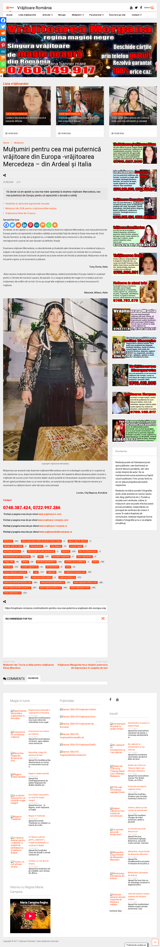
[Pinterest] (30, 225)
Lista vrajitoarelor (16, 114)
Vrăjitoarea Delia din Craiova (20, 213)
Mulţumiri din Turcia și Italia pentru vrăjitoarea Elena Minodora (28, 666)
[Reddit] (18, 225)
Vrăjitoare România (34, 7)
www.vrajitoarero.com (49, 514)
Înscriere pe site (117, 15)
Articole (46, 15)
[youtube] (131, 7)
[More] (55, 225)
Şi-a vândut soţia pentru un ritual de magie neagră (39, 797)
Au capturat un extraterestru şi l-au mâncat (136, 747)
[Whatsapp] (49, 225)
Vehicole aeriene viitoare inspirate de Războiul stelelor (139, 896)
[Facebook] (6, 225)
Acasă (9, 15)
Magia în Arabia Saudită (39, 773)
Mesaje (62, 15)
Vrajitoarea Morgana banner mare (50, 63)
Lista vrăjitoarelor (27, 15)
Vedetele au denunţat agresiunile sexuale (27, 203)
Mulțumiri (77, 15)
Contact (135, 15)
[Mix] (42, 225)
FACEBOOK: (33, 678)
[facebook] (141, 7)
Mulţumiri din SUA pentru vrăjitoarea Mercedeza (31, 208)
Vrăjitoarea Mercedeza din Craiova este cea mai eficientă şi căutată (130, 119)
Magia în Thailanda (37, 816)
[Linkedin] (24, 225)
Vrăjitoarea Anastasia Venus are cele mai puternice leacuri (78, 119)
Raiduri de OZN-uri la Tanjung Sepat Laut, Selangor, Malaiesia (137, 768)
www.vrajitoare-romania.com (53, 520)
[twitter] (136, 7)
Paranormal (95, 15)
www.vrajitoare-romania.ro (53, 526)
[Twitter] (12, 225)
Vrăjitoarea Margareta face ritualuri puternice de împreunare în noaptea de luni (83, 666)
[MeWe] (36, 225)
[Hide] (1, 76)
